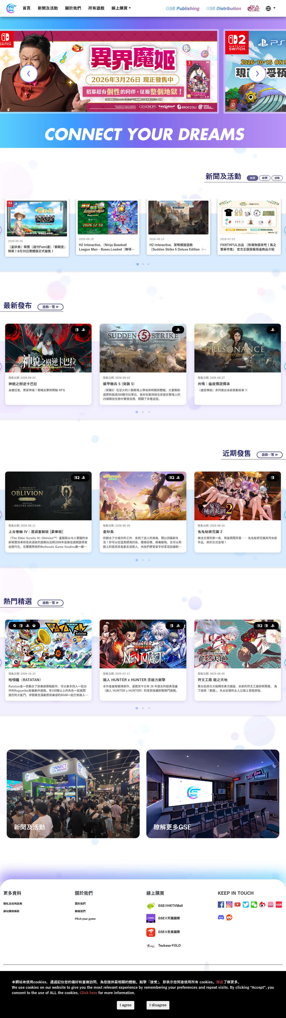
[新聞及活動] (73, 794)
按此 (219, 982)
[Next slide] (257, 74)
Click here (88, 993)
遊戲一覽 (49, 307)
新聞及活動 (48, 8)
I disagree (157, 1005)
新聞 (264, 178)
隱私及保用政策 (12, 903)
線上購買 (119, 8)
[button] (270, 8)
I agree (125, 1005)
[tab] (137, 264)
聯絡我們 (80, 911)
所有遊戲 (96, 8)
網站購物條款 (11, 911)
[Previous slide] (29, 74)
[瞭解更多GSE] (212, 794)
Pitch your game (85, 918)
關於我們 (73, 8)
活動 (277, 178)
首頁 (27, 8)
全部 (252, 178)
